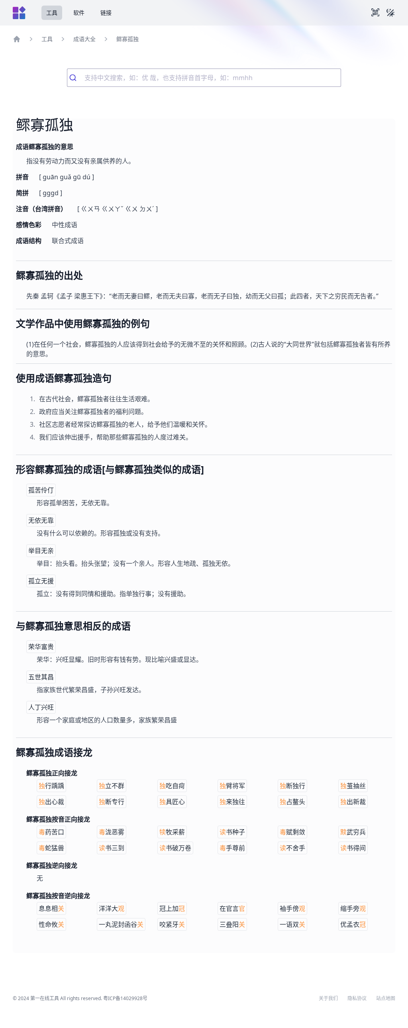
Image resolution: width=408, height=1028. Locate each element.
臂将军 (232, 785)
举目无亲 (41, 550)
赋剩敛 (292, 832)
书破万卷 (175, 848)
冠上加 (172, 908)
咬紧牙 (172, 924)
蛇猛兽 (51, 848)
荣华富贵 (41, 646)
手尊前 (232, 848)
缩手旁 (353, 908)
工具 (51, 12)
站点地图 (385, 998)
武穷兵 (353, 832)
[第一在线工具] (19, 12)
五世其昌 (41, 677)
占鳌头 (292, 801)
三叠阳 (232, 924)
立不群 (111, 785)
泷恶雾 (111, 832)
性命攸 (51, 924)
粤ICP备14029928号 (125, 998)
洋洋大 (111, 908)
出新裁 (353, 801)
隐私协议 (357, 998)
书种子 (232, 832)
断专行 (111, 801)
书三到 (111, 848)
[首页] (17, 39)
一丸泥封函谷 (121, 924)
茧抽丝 (353, 785)
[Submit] (75, 77)
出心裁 (51, 801)
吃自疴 (172, 785)
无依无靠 (41, 520)
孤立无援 (41, 581)
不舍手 (292, 848)
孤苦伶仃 (41, 490)
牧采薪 (172, 832)
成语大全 (84, 39)
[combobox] (204, 78)
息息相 (51, 908)
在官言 (232, 908)
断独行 (292, 785)
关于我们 (328, 998)
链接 (106, 12)
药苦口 (51, 832)
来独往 (232, 801)
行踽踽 (51, 785)
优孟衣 (353, 924)
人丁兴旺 (41, 707)
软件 (78, 12)
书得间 (353, 848)
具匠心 (172, 801)
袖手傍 (292, 908)
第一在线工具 (44, 998)
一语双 (292, 924)
